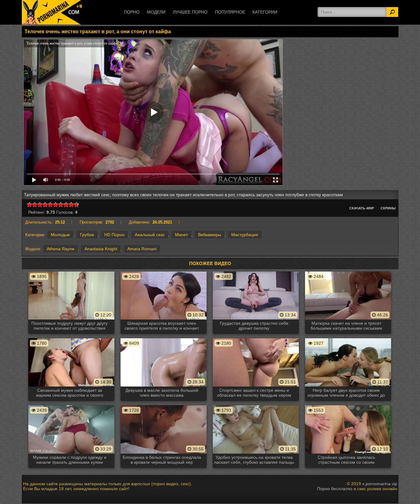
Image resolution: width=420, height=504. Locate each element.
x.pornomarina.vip (379, 483)
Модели (156, 12)
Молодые (60, 234)
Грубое (87, 234)
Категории (264, 12)
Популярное (230, 12)
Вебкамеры (209, 234)
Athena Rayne (60, 248)
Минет (181, 234)
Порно (132, 12)
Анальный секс (150, 234)
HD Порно (114, 234)
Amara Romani (142, 248)
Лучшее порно (190, 12)
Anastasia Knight (101, 248)
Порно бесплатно (334, 488)
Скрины (388, 208)
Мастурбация (244, 234)
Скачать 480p (361, 208)
